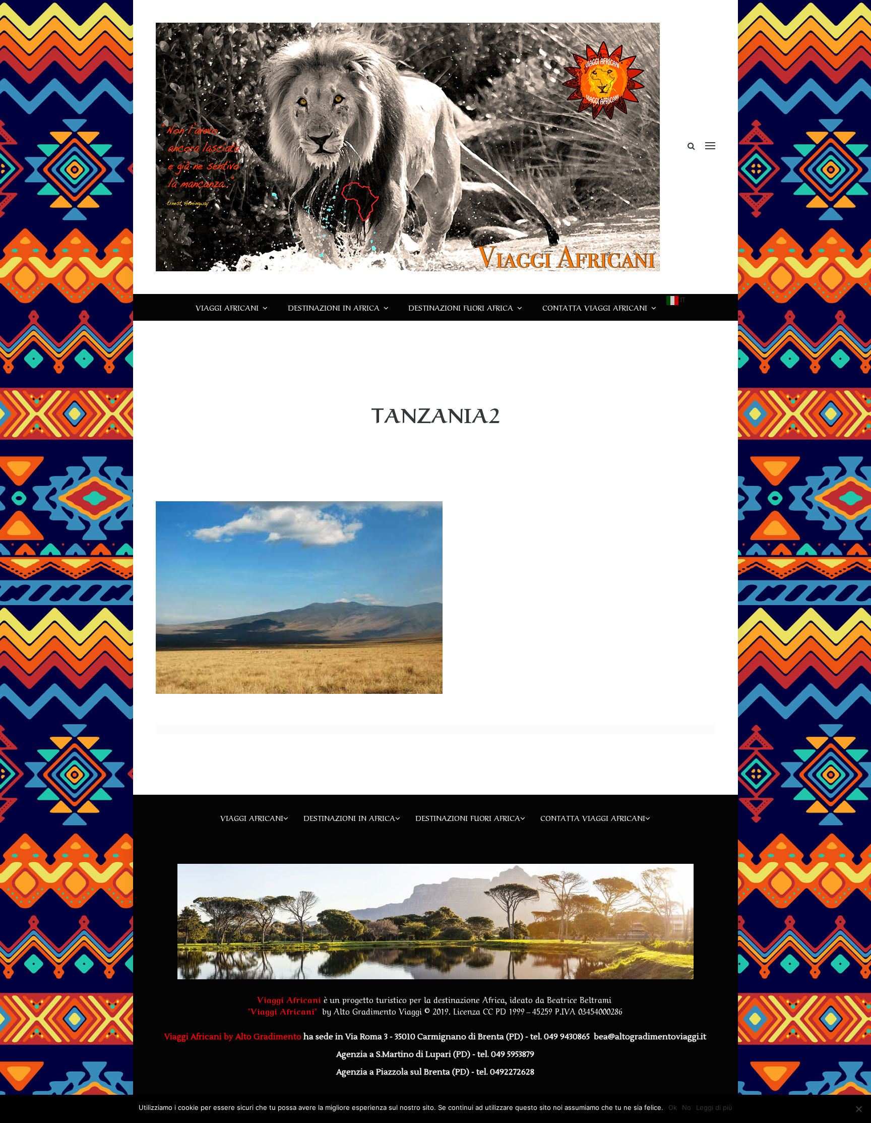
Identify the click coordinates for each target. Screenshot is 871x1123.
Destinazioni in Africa (334, 307)
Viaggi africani (227, 307)
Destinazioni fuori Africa (460, 307)
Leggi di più (714, 1107)
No (686, 1107)
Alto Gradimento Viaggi (378, 1010)
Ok (672, 1107)
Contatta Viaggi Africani (594, 307)
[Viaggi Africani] (408, 147)
